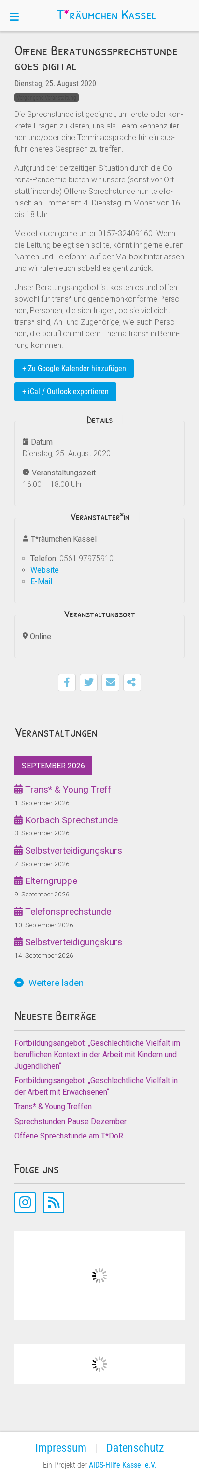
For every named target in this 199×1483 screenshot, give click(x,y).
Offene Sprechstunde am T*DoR (68, 1135)
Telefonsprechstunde (67, 911)
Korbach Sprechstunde (70, 820)
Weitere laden (56, 982)
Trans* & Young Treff (67, 789)
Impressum (60, 1448)
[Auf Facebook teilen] (67, 682)
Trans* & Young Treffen (53, 1106)
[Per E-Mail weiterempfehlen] (110, 682)
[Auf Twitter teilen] (89, 682)
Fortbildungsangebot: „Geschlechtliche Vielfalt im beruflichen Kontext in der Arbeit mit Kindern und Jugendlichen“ (97, 1054)
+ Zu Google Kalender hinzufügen (74, 368)
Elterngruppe (50, 880)
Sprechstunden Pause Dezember (70, 1121)
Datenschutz (135, 1448)
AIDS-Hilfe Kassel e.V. (122, 1465)
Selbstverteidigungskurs (72, 850)
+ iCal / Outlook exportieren (65, 391)
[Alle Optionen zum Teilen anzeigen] (132, 682)
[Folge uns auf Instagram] (25, 1202)
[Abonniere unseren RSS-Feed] (53, 1202)
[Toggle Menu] (14, 15)
